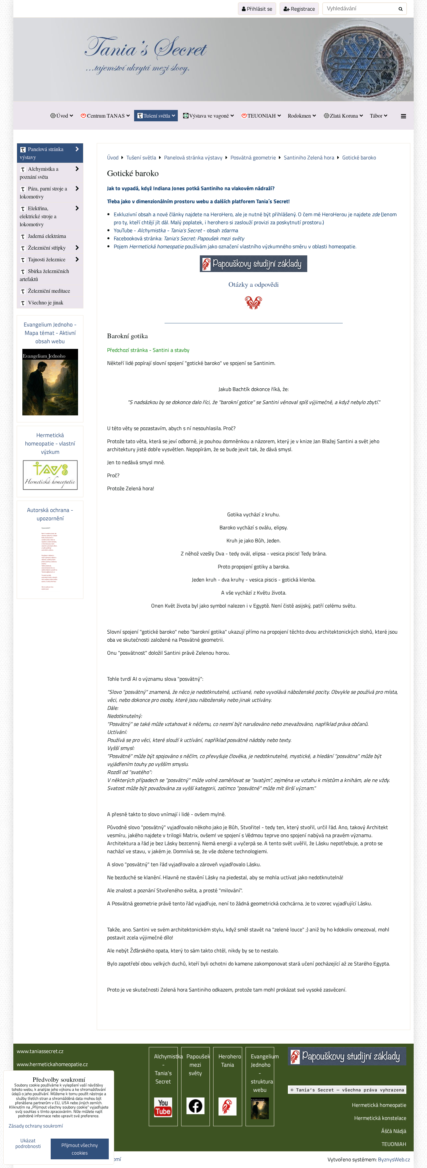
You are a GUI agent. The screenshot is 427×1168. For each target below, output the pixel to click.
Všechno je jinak (45, 302)
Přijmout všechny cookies (79, 1149)
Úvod (62, 115)
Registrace (302, 9)
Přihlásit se (259, 9)
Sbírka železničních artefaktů (44, 274)
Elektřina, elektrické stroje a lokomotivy (38, 216)
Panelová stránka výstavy (41, 152)
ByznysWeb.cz (394, 1159)
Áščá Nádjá (393, 1131)
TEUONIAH (262, 115)
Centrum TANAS (106, 115)
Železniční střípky (46, 247)
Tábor (376, 115)
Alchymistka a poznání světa (39, 172)
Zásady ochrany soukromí (36, 1126)
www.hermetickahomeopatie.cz (52, 1064)
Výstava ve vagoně (209, 115)
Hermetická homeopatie (379, 1105)
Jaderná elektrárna (46, 235)
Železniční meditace (48, 290)
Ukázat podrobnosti (28, 1143)
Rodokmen (299, 115)
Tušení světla (156, 115)
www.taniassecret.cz (40, 1051)
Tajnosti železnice (46, 259)
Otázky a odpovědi (254, 284)
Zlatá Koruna (344, 115)
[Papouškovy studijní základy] (253, 270)
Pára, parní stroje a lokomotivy (43, 192)
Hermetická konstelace (380, 1118)
